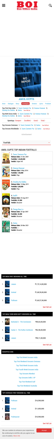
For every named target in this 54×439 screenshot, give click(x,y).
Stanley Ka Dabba (8, 110)
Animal (13, 292)
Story (17, 104)
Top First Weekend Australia (27, 385)
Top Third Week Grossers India (27, 365)
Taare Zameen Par (24, 108)
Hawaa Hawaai (39, 108)
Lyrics (41, 104)
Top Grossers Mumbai (27, 373)
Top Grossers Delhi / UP (27, 377)
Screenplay (25, 104)
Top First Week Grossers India (27, 357)
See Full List (27, 110)
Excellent (27, 120)
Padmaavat (15, 416)
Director (34, 104)
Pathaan (14, 300)
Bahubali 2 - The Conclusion (21, 322)
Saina (20, 110)
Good (35, 120)
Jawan (13, 284)
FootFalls (6, 142)
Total (42, 120)
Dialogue (10, 104)
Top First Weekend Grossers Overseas (27, 361)
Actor (4, 104)
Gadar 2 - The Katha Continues (22, 330)
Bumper (18, 120)
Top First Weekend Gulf (27, 381)
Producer (48, 104)
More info (16, 436)
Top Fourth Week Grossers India (27, 369)
